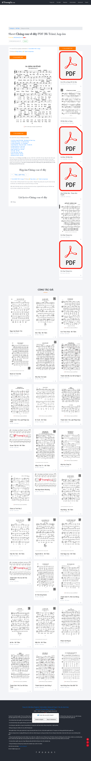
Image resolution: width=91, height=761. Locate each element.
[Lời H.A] (21, 37)
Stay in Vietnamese (51, 719)
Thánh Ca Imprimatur (29, 51)
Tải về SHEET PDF (18, 57)
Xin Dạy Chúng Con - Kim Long (18, 147)
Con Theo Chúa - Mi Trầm (17, 152)
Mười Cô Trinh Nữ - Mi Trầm (17, 153)
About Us (38, 709)
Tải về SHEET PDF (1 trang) (34, 48)
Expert (86, 2)
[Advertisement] (45, 17)
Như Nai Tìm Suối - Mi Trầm (17, 155)
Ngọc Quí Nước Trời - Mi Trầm (17, 149)
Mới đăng (30, 707)
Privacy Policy (45, 709)
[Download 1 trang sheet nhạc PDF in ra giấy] (87, 739)
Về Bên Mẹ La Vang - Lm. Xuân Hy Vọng (20, 141)
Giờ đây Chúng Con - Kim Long (18, 146)
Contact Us (52, 709)
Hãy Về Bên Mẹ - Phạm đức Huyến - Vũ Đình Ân (21, 144)
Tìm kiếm (59, 2)
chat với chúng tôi (23, 746)
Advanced (80, 2)
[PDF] (15, 37)
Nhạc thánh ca (19, 51)
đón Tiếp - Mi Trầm (15, 150)
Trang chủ (52, 2)
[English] (25, 37)
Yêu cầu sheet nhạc (63, 707)
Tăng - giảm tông (19, 174)
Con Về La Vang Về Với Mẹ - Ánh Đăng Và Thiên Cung (23, 140)
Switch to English (39, 719)
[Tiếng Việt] (24, 37)
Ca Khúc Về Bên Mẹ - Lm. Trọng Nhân (19, 143)
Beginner (65, 2)
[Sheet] (17, 37)
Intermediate (73, 2)
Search (25, 41)
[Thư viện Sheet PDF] (8, 2)
